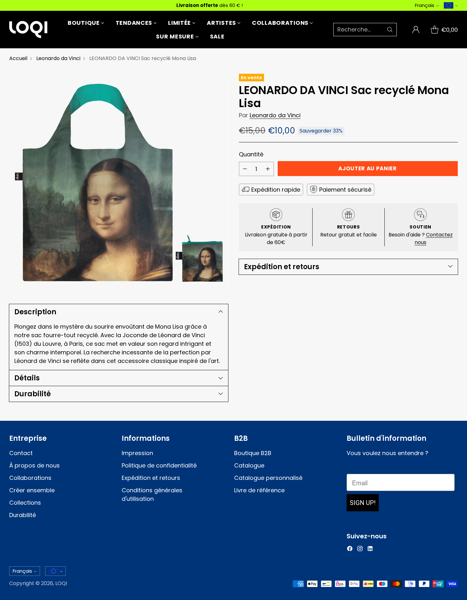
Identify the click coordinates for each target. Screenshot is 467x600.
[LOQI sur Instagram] (360, 550)
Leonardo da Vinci (58, 58)
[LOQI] (28, 29)
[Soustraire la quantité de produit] (245, 169)
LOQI (61, 583)
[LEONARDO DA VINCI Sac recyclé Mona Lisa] (118, 183)
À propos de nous (34, 465)
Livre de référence (259, 490)
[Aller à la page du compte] (416, 30)
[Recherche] (390, 29)
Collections (25, 503)
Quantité (251, 154)
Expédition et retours (151, 478)
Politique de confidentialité (159, 465)
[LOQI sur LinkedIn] (370, 550)
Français (424, 5)
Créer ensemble (32, 490)
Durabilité (22, 515)
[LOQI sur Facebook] (350, 550)
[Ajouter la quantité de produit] (268, 169)
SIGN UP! (363, 503)
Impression (137, 453)
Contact (21, 453)
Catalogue (249, 465)
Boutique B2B (252, 453)
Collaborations (30, 478)
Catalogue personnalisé (268, 478)
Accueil (18, 58)
